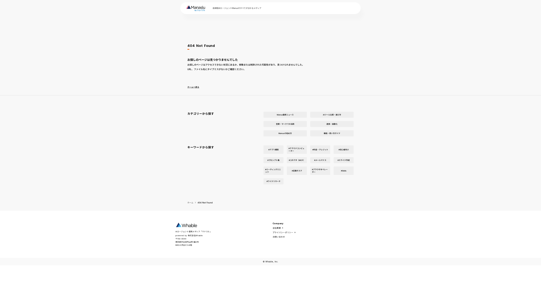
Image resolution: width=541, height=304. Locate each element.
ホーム (190, 202)
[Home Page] (196, 8)
